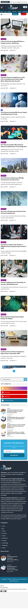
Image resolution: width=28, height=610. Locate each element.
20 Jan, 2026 (5, 121)
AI (1, 110)
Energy (9, 11)
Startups (3, 39)
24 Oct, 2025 (5, 153)
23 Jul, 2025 (5, 291)
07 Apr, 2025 (5, 325)
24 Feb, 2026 (5, 88)
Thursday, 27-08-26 (6, 14)
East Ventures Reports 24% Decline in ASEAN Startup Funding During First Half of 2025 (13, 246)
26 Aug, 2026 (10, 414)
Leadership (5, 545)
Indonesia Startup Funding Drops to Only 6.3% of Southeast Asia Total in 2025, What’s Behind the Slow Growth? (13, 79)
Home (1, 11)
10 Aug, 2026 (5, 50)
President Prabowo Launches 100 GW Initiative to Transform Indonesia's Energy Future (16, 426)
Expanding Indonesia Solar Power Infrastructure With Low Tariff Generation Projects (15, 411)
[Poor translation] (5, 591)
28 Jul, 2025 (5, 187)
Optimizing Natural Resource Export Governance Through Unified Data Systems (16, 419)
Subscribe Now (14, 455)
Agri (5, 11)
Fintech (19, 11)
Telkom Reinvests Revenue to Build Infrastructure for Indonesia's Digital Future (16, 433)
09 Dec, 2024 (5, 360)
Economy (14, 11)
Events (3, 547)
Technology (5, 543)
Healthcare (5, 538)
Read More (12, 50)
